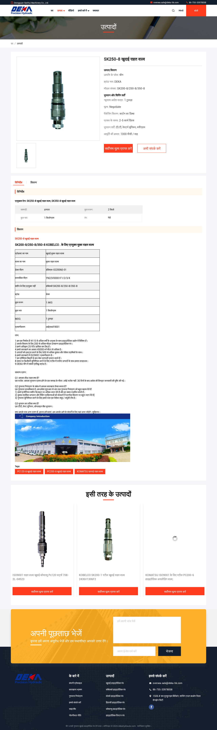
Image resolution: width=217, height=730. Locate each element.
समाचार (96, 10)
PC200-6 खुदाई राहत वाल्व (59, 471)
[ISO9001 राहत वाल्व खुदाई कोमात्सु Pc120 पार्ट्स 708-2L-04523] (42, 538)
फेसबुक (151, 707)
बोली (196, 10)
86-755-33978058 (197, 2)
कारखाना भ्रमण (75, 689)
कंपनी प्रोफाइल (75, 683)
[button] (17, 546)
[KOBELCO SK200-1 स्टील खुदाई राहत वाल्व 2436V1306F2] (108, 538)
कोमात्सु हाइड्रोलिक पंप (115, 709)
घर (52, 10)
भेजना (169, 651)
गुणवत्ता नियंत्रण (76, 696)
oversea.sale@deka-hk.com (166, 2)
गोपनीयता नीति (75, 715)
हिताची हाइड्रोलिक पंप (115, 702)
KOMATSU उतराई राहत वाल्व (90, 471)
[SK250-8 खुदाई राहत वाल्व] (58, 99)
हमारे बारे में (82, 10)
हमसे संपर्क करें (75, 702)
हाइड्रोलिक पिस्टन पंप (115, 715)
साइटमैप (72, 709)
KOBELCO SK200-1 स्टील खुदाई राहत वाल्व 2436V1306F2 (102, 577)
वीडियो (71, 10)
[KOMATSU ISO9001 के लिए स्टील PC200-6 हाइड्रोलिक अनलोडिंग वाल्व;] (174, 538)
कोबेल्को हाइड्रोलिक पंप (116, 689)
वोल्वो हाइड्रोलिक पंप (114, 696)
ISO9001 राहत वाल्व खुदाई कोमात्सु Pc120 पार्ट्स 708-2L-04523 (41, 577)
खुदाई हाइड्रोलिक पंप (115, 683)
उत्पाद (60, 10)
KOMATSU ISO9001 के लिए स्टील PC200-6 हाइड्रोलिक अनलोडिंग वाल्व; (169, 577)
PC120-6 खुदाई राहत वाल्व (29, 471)
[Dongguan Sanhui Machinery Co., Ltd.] (21, 10)
